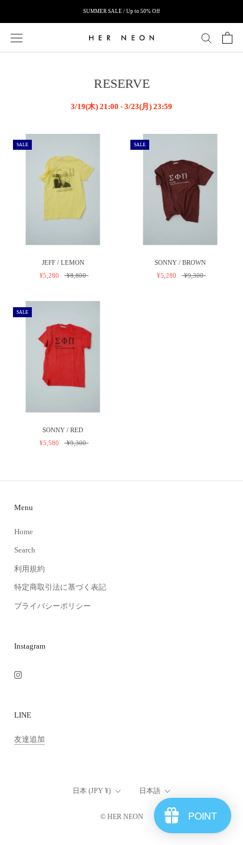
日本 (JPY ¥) (92, 791)
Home (23, 531)
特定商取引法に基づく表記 (60, 587)
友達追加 (29, 739)
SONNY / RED (62, 429)
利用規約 (29, 568)
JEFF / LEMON (63, 262)
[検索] (206, 37)
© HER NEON (121, 817)
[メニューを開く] (16, 37)
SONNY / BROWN (180, 262)
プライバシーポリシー (52, 605)
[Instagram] (18, 674)
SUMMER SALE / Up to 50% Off (121, 11)
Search (24, 549)
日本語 (149, 791)
